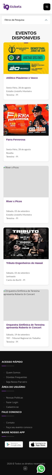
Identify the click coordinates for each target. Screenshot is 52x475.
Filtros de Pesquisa (14, 19)
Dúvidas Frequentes (16, 377)
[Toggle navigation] (46, 6)
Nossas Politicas (14, 397)
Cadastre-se (12, 406)
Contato (10, 422)
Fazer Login (12, 402)
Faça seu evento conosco (19, 427)
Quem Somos (13, 372)
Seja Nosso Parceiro (16, 381)
